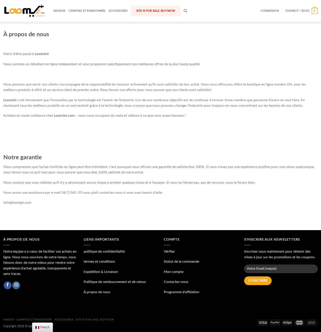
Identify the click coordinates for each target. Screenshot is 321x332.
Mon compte (173, 272)
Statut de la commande (181, 261)
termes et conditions (99, 261)
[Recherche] (185, 11)
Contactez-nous (176, 282)
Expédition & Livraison (101, 272)
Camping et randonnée (87, 11)
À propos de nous (97, 292)
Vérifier (169, 251)
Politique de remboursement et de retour (115, 282)
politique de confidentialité (104, 251)
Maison (60, 11)
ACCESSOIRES (118, 11)
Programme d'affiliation (181, 292)
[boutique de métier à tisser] (25, 11)
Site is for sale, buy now (155, 11)
